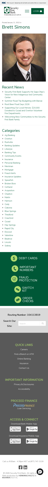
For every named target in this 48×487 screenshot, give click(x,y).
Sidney (8, 245)
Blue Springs (10, 211)
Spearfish (9, 180)
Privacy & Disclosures (24, 384)
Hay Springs (10, 225)
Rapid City (9, 228)
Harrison (8, 200)
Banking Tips (10, 152)
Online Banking (24, 358)
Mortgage (9, 169)
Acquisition (9, 190)
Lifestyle (8, 149)
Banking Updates (12, 145)
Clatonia (8, 207)
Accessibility (24, 389)
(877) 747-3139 (36, 461)
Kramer (10, 477)
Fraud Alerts (10, 173)
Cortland (8, 187)
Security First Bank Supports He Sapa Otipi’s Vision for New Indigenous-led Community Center (25, 95)
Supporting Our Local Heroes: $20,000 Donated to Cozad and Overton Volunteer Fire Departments (23, 110)
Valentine (9, 235)
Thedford (9, 214)
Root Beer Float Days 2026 (17, 104)
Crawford (9, 218)
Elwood (8, 232)
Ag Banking (10, 135)
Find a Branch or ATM (24, 354)
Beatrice (8, 238)
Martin (7, 197)
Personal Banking (12, 163)
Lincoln (8, 242)
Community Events (13, 156)
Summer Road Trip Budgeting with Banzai (23, 101)
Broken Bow (10, 183)
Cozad (7, 221)
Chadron (8, 194)
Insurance (9, 159)
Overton (8, 138)
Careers (24, 349)
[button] (40, 471)
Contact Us (24, 368)
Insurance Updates (13, 176)
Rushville (9, 142)
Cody (7, 204)
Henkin (26, 475)
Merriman (9, 166)
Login (36, 11)
